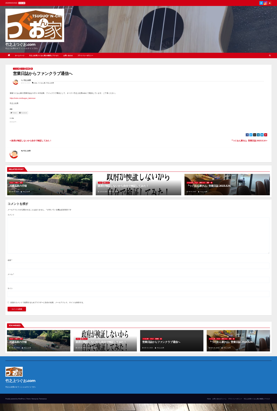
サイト (10, 288)
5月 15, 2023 (215, 348)
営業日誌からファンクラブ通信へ (161, 341)
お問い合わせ (68, 55)
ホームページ (19, 55)
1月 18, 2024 (82, 348)
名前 (10, 260)
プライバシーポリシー (85, 55)
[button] (270, 55)
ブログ (22, 68)
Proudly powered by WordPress (15, 399)
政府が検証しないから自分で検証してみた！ (31, 140)
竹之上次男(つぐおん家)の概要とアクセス (44, 55)
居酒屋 (27, 68)
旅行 (21, 182)
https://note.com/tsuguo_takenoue (22, 98)
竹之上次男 (27, 80)
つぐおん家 (16, 68)
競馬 (208, 182)
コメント (11, 215)
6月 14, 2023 (148, 348)
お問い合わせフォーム (219, 399)
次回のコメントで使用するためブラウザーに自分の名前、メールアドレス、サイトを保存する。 (47, 302)
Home (209, 399)
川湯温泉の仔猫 (18, 185)
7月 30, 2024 (15, 348)
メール (11, 274)
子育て (16, 182)
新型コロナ (106, 182)
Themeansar (43, 399)
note (35, 83)
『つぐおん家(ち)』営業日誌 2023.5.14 (248, 140)
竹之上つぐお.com (20, 44)
